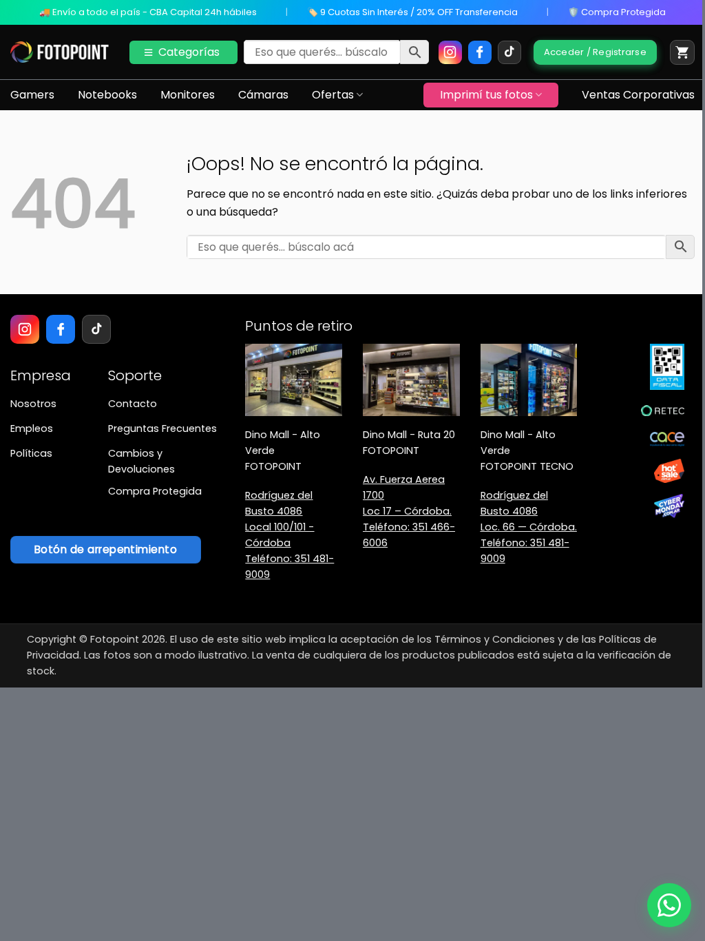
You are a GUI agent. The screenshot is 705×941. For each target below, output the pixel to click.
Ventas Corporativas (638, 95)
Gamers (32, 95)
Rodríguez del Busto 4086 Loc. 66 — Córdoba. (529, 511)
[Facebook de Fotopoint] (480, 52)
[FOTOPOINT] (59, 52)
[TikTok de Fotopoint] (509, 52)
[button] (682, 52)
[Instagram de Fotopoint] (450, 52)
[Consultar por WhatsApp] (669, 905)
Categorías (189, 52)
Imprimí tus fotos (486, 95)
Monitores (187, 95)
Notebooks (107, 95)
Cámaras (263, 95)
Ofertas (333, 95)
